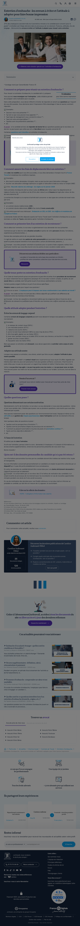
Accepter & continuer (47, 159)
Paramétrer (32, 159)
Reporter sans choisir (17, 137)
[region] (40, 149)
